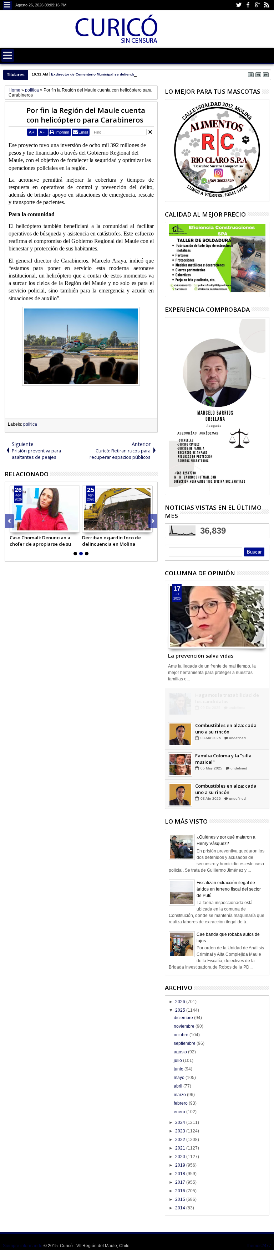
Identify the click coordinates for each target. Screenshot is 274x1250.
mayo (180, 1077)
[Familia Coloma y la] (180, 764)
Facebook (248, 5)
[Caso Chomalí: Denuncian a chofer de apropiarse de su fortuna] (45, 509)
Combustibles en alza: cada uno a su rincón (226, 728)
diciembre (184, 1017)
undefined (237, 708)
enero (180, 1111)
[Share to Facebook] (15, 526)
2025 (180, 1010)
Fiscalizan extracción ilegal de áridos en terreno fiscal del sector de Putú (229, 889)
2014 (180, 1207)
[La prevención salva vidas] (217, 616)
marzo (180, 1094)
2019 (180, 1165)
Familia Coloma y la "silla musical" (223, 758)
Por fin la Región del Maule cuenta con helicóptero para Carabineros (85, 115)
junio (179, 1069)
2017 (180, 1182)
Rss (266, 5)
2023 (180, 1131)
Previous (152, 521)
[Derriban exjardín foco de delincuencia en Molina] (117, 509)
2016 (180, 1190)
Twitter (238, 5)
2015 (180, 1199)
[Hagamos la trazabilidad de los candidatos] (180, 704)
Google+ (257, 5)
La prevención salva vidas (200, 655)
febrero (181, 1103)
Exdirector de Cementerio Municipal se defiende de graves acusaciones (114, 74)
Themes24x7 (258, 1245)
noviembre (185, 1026)
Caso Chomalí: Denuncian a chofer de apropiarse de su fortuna (40, 540)
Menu (7, 5)
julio (178, 1060)
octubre (181, 1034)
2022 (180, 1139)
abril (178, 1086)
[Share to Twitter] (23, 526)
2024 (180, 1122)
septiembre (185, 1043)
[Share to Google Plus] (31, 526)
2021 (180, 1148)
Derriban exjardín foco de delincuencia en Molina (111, 540)
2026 (180, 1001)
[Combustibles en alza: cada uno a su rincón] (180, 734)
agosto (181, 1051)
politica (30, 424)
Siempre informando (22, 1245)
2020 (180, 1156)
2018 (180, 1173)
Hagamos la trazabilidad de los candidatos (227, 698)
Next (9, 521)
